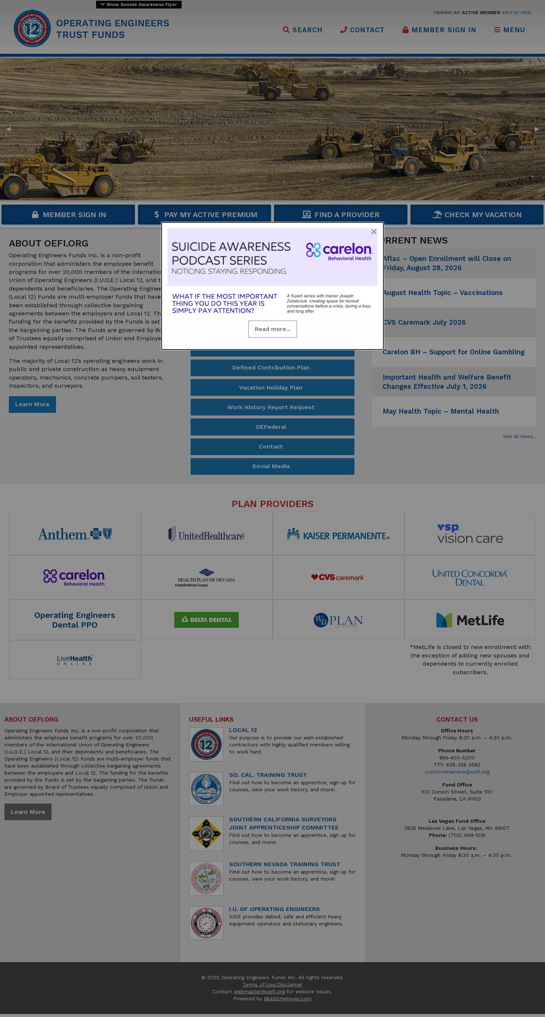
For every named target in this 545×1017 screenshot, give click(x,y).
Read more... (273, 328)
